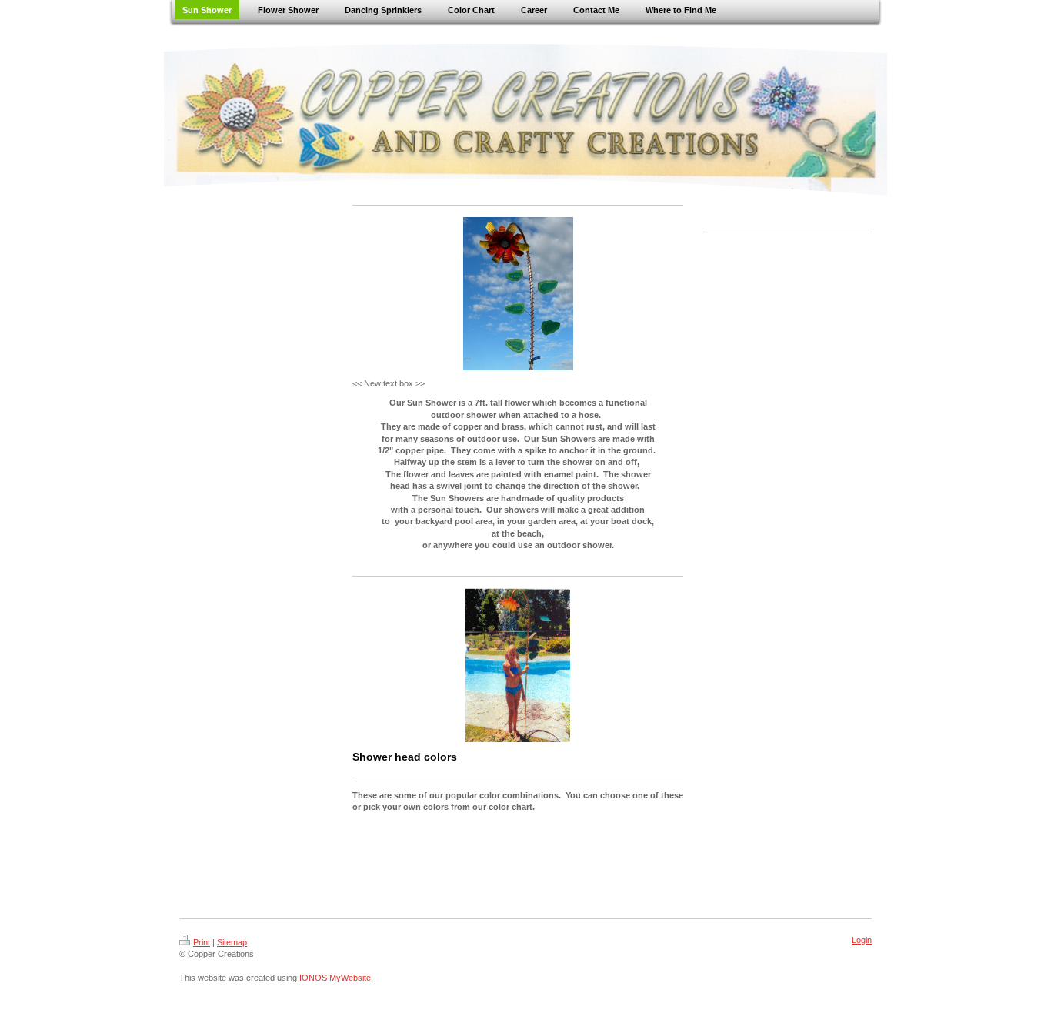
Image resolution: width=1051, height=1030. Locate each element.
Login (862, 940)
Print (201, 942)
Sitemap (232, 942)
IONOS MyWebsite (335, 977)
